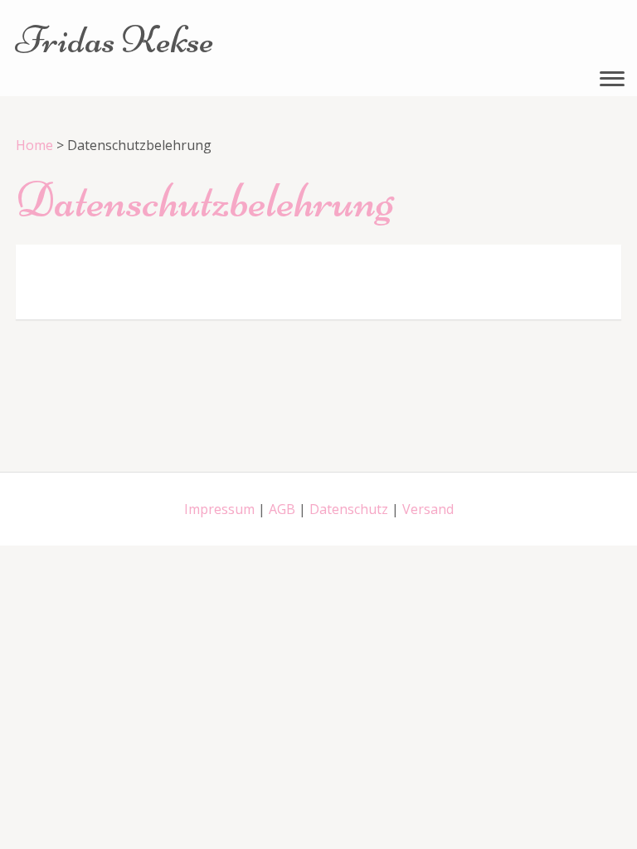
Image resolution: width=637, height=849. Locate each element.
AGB (282, 509)
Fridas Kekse (115, 40)
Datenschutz (348, 509)
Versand (428, 509)
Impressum (219, 509)
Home (34, 145)
